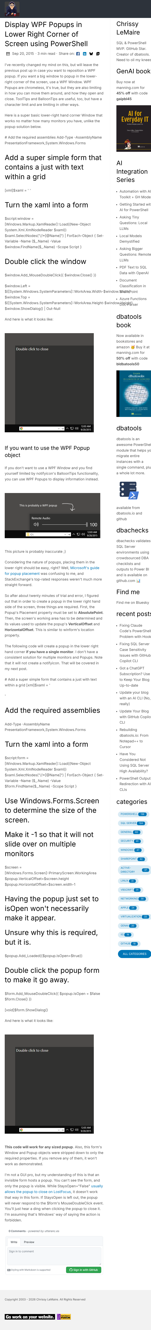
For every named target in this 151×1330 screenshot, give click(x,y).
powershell (132, 814)
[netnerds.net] (71, 9)
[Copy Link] (98, 54)
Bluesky (142, 603)
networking (132, 898)
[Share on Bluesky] (91, 54)
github (121, 519)
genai (127, 925)
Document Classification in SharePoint (133, 286)
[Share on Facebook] (78, 54)
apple (127, 907)
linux (127, 880)
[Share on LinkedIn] (84, 54)
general (129, 832)
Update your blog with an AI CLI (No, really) (135, 698)
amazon (123, 347)
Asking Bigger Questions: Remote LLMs (135, 254)
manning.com (127, 88)
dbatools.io (125, 513)
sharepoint (132, 858)
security (129, 841)
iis (125, 934)
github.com (125, 581)
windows (130, 850)
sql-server (132, 823)
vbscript (129, 889)
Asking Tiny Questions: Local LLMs (133, 223)
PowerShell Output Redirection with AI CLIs (135, 784)
